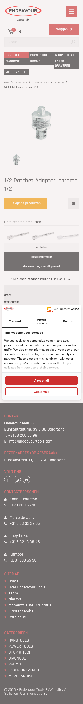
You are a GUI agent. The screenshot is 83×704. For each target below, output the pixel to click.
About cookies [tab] (41, 321)
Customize (41, 391)
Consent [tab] (15, 321)
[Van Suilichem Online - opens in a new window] (63, 309)
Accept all (41, 380)
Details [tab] (68, 321)
